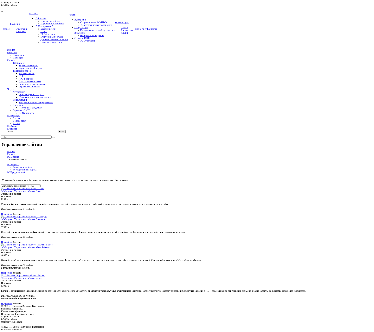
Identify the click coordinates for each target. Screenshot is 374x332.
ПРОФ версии (47, 34)
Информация (122, 22)
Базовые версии (48, 29)
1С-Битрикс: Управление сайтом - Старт (21, 191)
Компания (15, 24)
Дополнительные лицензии (54, 39)
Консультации (81, 27)
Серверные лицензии (51, 42)
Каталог (33, 13)
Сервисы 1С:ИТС (83, 38)
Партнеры (21, 31)
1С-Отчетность (87, 40)
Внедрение (79, 33)
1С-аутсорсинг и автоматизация (96, 25)
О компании (22, 29)
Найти (61, 132)
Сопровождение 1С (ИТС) (93, 22)
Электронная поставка (51, 37)
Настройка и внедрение (92, 35)
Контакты (152, 29)
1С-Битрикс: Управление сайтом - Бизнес (22, 278)
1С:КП (43, 31)
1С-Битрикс (40, 18)
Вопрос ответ (127, 30)
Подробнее (6, 214)
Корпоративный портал (52, 23)
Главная (5, 29)
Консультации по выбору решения (97, 30)
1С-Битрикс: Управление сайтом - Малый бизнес (25, 247)
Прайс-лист (141, 29)
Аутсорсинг (80, 19)
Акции (124, 33)
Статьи (124, 27)
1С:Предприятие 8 (44, 26)
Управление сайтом (50, 21)
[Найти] (53, 137)
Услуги (73, 14)
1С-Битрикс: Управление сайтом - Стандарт (23, 219)
